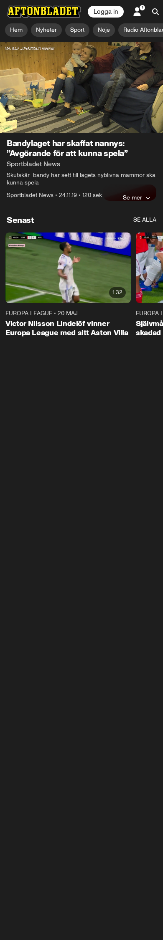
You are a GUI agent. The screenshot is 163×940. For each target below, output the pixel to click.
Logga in (106, 11)
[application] (81, 87)
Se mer (132, 197)
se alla (144, 219)
